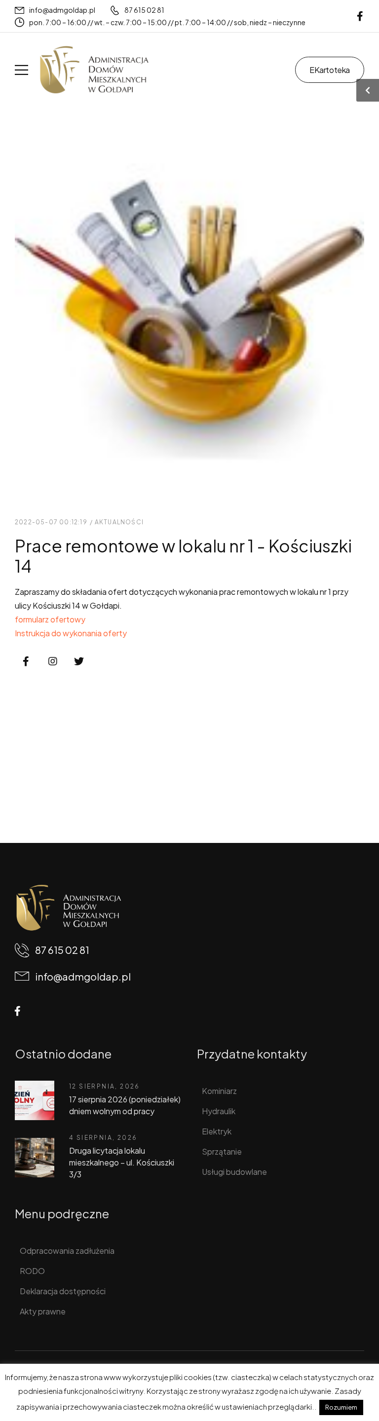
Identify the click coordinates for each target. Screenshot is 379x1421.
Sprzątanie (222, 1151)
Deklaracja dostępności (63, 1291)
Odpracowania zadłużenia (67, 1250)
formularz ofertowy (50, 619)
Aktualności (119, 522)
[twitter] (79, 661)
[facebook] (360, 16)
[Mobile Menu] (21, 69)
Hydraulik (218, 1111)
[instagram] (52, 661)
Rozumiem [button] (341, 1407)
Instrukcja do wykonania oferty (71, 633)
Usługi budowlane (234, 1171)
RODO (32, 1271)
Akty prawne (43, 1311)
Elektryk (216, 1131)
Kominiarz (219, 1091)
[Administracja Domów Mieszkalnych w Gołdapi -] (94, 70)
